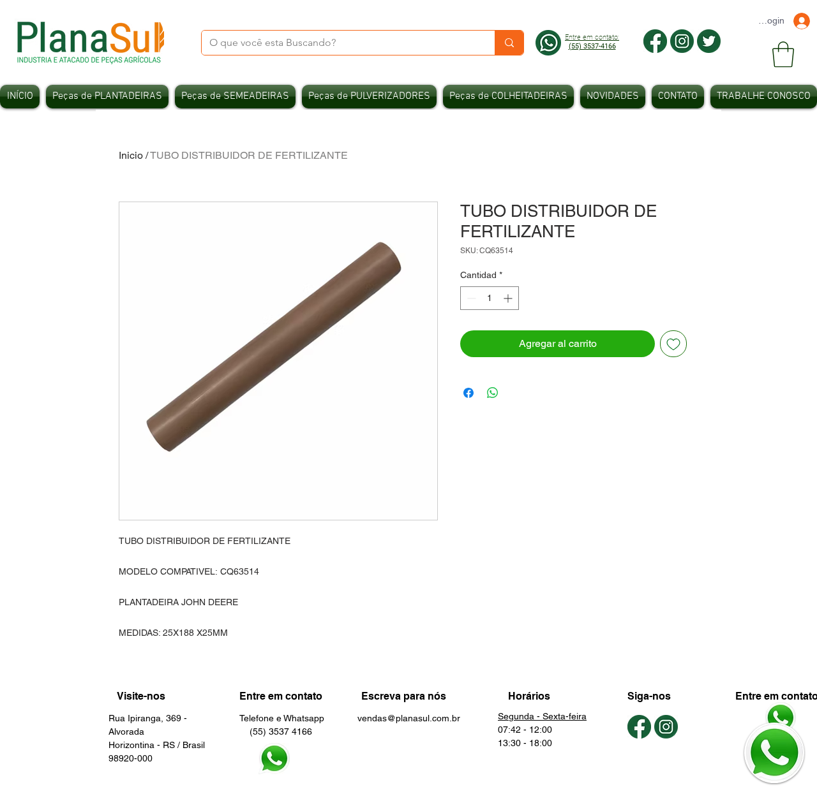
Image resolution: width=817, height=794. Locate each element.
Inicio (131, 155)
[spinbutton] (489, 298)
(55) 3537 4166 (275, 731)
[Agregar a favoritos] (673, 343)
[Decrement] (470, 298)
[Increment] (509, 298)
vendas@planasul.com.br (408, 718)
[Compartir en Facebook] (468, 393)
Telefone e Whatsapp (281, 718)
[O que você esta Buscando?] (509, 43)
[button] (783, 54)
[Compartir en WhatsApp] (492, 393)
